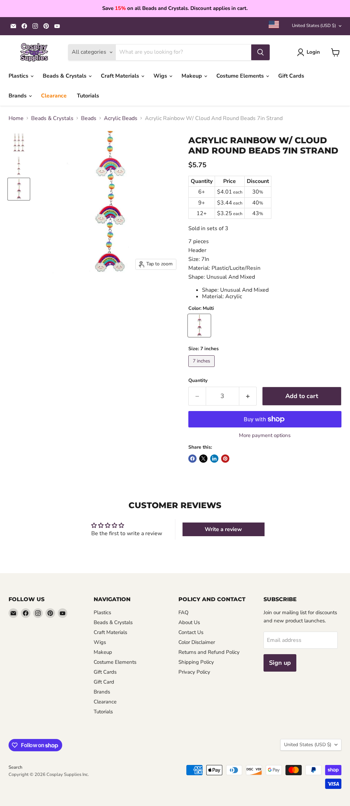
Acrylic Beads (120, 118)
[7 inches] (202, 368)
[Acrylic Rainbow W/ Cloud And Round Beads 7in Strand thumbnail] (19, 143)
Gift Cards (291, 76)
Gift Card (104, 681)
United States (314, 26)
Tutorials (88, 96)
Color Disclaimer (196, 642)
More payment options (265, 435)
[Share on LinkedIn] (214, 458)
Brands (18, 96)
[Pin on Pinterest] (225, 458)
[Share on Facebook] (192, 458)
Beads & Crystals (65, 76)
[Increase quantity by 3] (248, 396)
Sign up (280, 663)
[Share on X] (203, 458)
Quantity (197, 380)
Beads (88, 118)
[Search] (260, 52)
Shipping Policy (196, 662)
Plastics (19, 76)
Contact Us (190, 632)
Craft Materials (120, 76)
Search (15, 767)
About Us (189, 622)
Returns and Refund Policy (209, 652)
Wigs (161, 76)
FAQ (183, 612)
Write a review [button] (223, 529)
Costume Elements (240, 76)
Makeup (192, 76)
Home (16, 118)
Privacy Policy (194, 672)
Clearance (54, 96)
